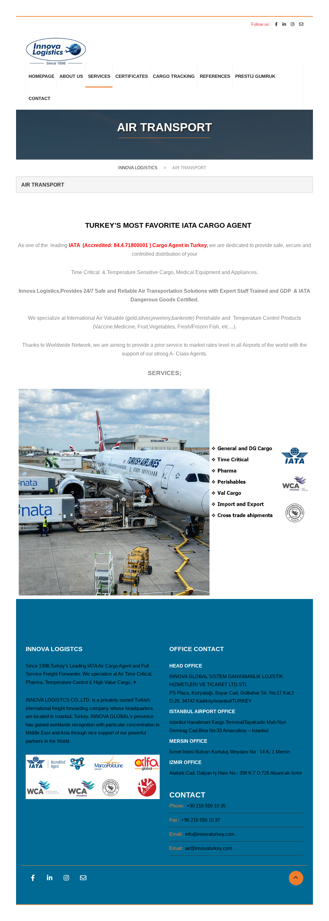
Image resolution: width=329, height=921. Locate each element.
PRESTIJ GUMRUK (255, 76)
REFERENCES (215, 76)
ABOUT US (71, 76)
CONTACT (39, 98)
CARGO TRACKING (174, 76)
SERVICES (99, 76)
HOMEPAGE (41, 76)
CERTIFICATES (131, 76)
